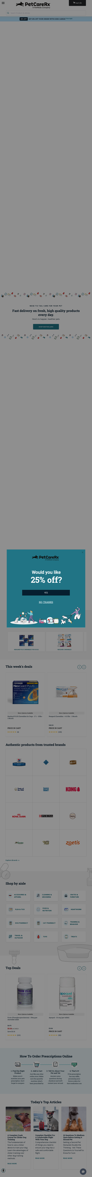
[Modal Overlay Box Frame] (46, 588)
